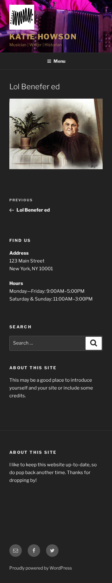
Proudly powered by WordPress (40, 568)
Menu (59, 61)
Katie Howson (43, 36)
